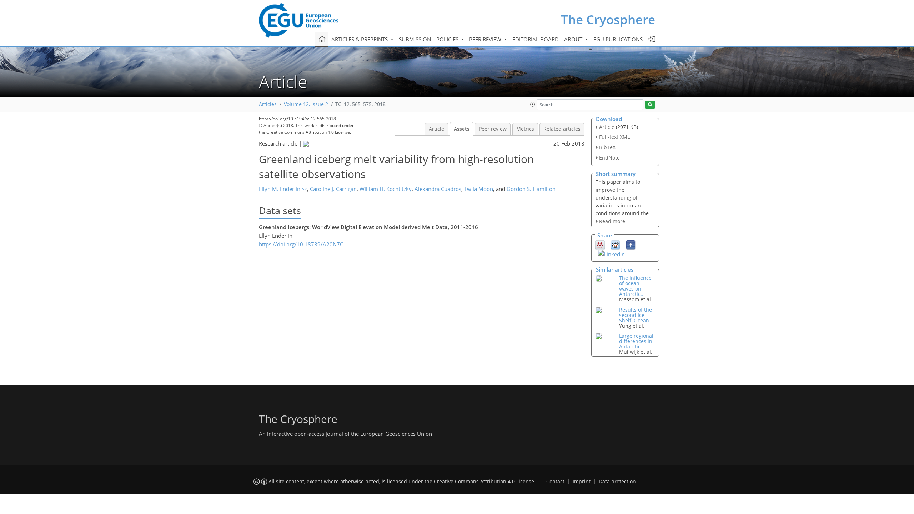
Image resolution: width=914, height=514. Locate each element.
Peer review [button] (486, 39)
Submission (415, 39)
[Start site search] (650, 105)
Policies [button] (448, 39)
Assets (461, 129)
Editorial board (535, 39)
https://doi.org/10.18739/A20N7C (301, 244)
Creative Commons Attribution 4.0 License (484, 481)
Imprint (582, 481)
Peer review (493, 129)
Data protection (617, 481)
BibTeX (607, 147)
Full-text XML (614, 136)
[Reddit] (615, 244)
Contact (555, 481)
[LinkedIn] (611, 253)
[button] (532, 104)
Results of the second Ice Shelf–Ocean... (636, 315)
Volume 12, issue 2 (306, 104)
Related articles (562, 129)
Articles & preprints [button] (360, 39)
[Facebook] (631, 244)
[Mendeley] (600, 244)
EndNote (609, 157)
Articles (268, 104)
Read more (612, 221)
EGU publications (618, 39)
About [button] (574, 39)
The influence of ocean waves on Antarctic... (635, 285)
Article (436, 129)
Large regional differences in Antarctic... (636, 341)
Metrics (525, 129)
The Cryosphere (608, 19)
